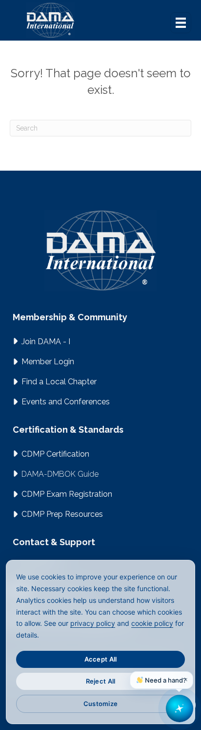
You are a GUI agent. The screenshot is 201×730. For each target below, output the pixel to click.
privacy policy (92, 623)
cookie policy (152, 623)
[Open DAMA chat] (179, 708)
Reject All (101, 681)
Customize (100, 704)
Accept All (100, 659)
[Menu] (180, 22)
